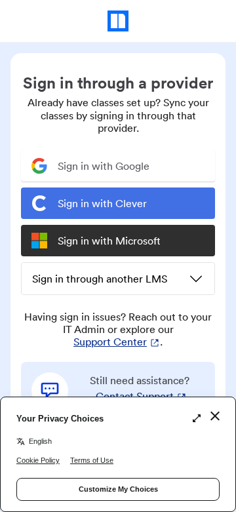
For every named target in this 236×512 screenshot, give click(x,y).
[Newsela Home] (118, 21)
